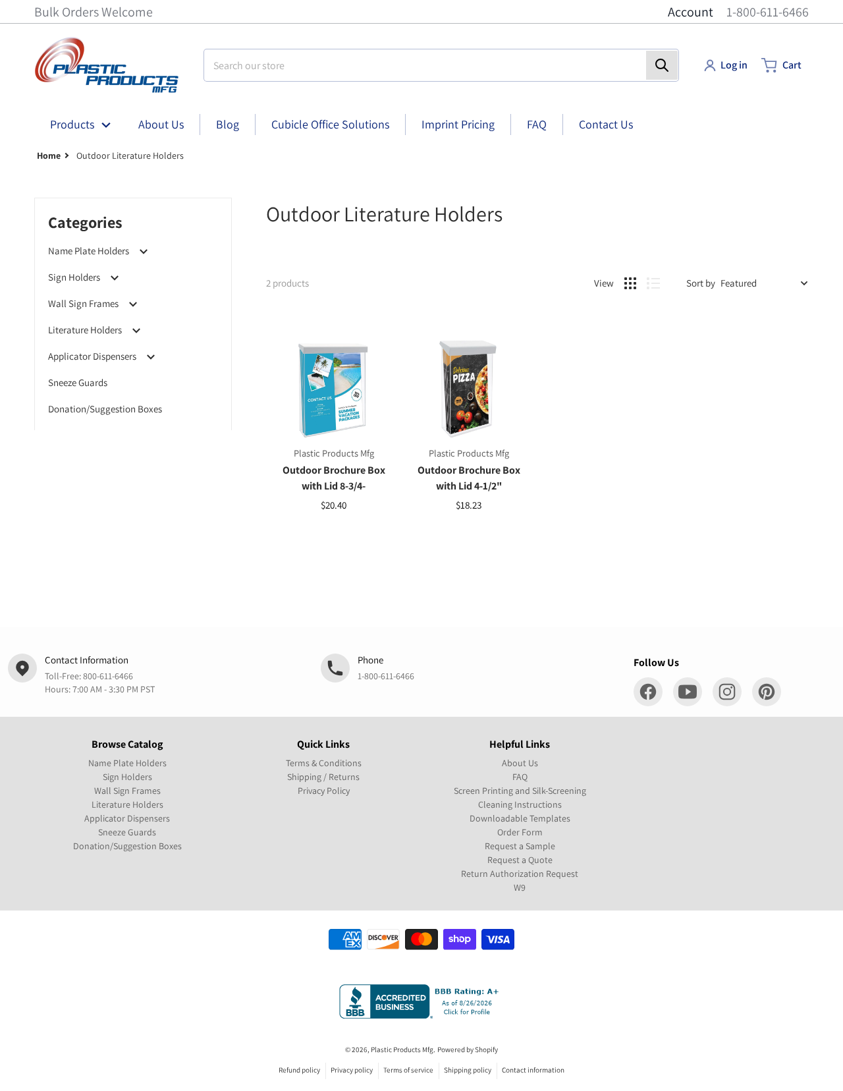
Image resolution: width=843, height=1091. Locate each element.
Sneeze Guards (77, 382)
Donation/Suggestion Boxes (105, 409)
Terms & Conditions (324, 763)
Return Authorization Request (519, 874)
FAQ (520, 777)
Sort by (700, 283)
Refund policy (299, 1070)
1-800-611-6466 (767, 11)
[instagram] (727, 691)
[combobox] (441, 65)
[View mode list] (653, 283)
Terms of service (408, 1070)
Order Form (520, 832)
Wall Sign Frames (83, 303)
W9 (520, 887)
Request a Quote (520, 860)
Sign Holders (74, 277)
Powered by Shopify (467, 1049)
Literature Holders (85, 329)
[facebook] (648, 691)
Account (690, 11)
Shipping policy (467, 1070)
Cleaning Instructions (520, 804)
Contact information (533, 1070)
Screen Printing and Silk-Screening (520, 791)
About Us (520, 763)
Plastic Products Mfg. (403, 1049)
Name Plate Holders (88, 250)
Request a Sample (520, 846)
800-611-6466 (108, 676)
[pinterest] (766, 691)
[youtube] (687, 691)
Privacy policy (352, 1070)
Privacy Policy (324, 791)
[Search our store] (662, 65)
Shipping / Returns (323, 777)
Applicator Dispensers (92, 356)
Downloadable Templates (520, 818)
